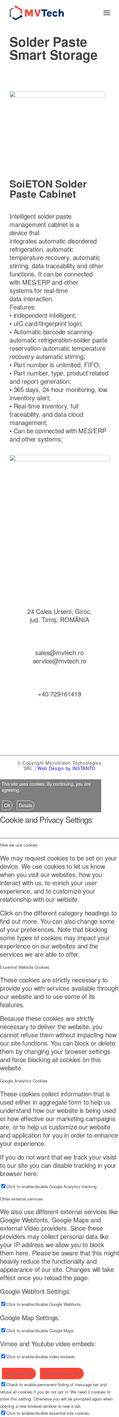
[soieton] (57, 123)
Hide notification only (62, 1373)
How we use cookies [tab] (19, 845)
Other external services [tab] (21, 1199)
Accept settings (19, 1373)
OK (7, 805)
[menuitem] (106, 12)
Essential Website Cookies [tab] (25, 967)
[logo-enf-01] (49, 12)
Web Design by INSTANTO (66, 768)
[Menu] (106, 12)
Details (25, 805)
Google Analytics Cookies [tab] (24, 1081)
